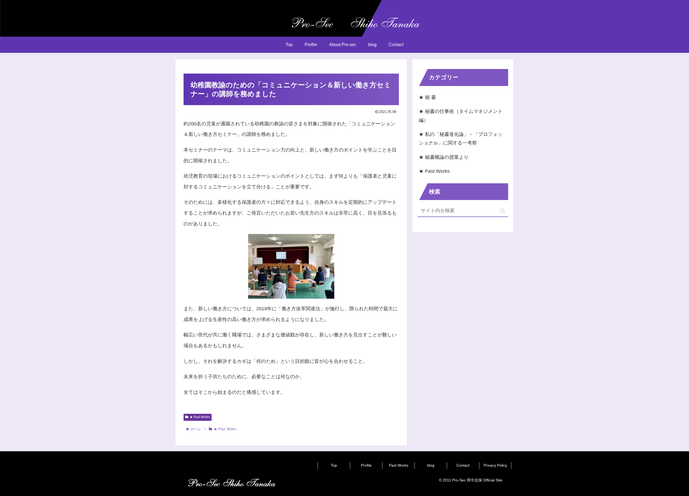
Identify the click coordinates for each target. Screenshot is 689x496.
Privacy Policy (495, 465)
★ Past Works (199, 417)
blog (430, 465)
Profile (366, 465)
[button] (502, 211)
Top (334, 465)
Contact (463, 465)
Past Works (398, 465)
